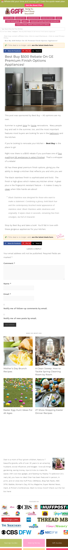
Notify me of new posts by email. (20, 318)
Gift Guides (57, 543)
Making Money (34, 543)
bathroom (54, 133)
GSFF (19, 11)
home (33, 125)
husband (7, 467)
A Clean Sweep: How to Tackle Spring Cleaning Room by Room (48, 371)
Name (7, 284)
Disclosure (43, 36)
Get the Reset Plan (34, 5)
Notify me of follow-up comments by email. (25, 308)
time (25, 125)
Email (7, 294)
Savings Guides (10, 543)
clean (7, 189)
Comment (9, 263)
